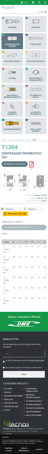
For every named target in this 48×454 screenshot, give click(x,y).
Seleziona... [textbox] (10, 209)
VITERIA (7, 410)
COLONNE (8, 388)
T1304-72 (6, 292)
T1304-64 (6, 281)
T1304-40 (6, 261)
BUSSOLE (7, 392)
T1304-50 (6, 271)
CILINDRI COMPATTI (34, 404)
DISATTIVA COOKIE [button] (8, 449)
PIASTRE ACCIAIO (11, 403)
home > (5, 140)
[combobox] (13, 209)
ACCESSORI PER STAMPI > (23, 140)
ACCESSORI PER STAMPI (13, 396)
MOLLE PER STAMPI (34, 415)
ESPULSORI (8, 399)
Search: (4, 233)
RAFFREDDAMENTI (33, 411)
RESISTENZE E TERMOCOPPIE (32, 390)
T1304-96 (6, 302)
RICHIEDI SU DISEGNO (15, 164)
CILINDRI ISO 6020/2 (34, 401)
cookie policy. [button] (31, 443)
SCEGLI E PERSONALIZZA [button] (24, 449)
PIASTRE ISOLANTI (11, 406)
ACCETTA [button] (39, 449)
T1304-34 (6, 251)
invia (24, 374)
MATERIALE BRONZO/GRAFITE (33, 396)
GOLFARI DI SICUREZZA (35, 408)
